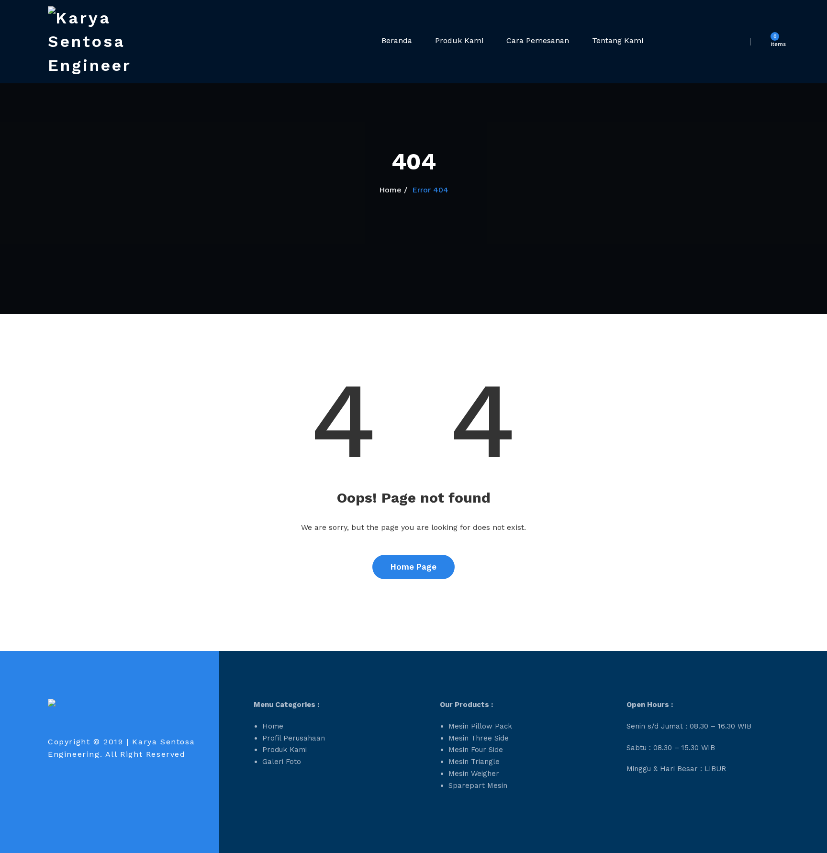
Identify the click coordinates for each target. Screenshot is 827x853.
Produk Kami (459, 40)
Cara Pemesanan (537, 40)
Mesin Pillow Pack (480, 726)
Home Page (413, 567)
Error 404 (430, 189)
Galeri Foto (281, 761)
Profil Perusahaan (293, 738)
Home (390, 189)
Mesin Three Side (478, 738)
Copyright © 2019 (85, 741)
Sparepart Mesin (477, 785)
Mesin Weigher (473, 773)
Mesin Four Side (475, 749)
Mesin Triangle (474, 761)
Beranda (396, 40)
